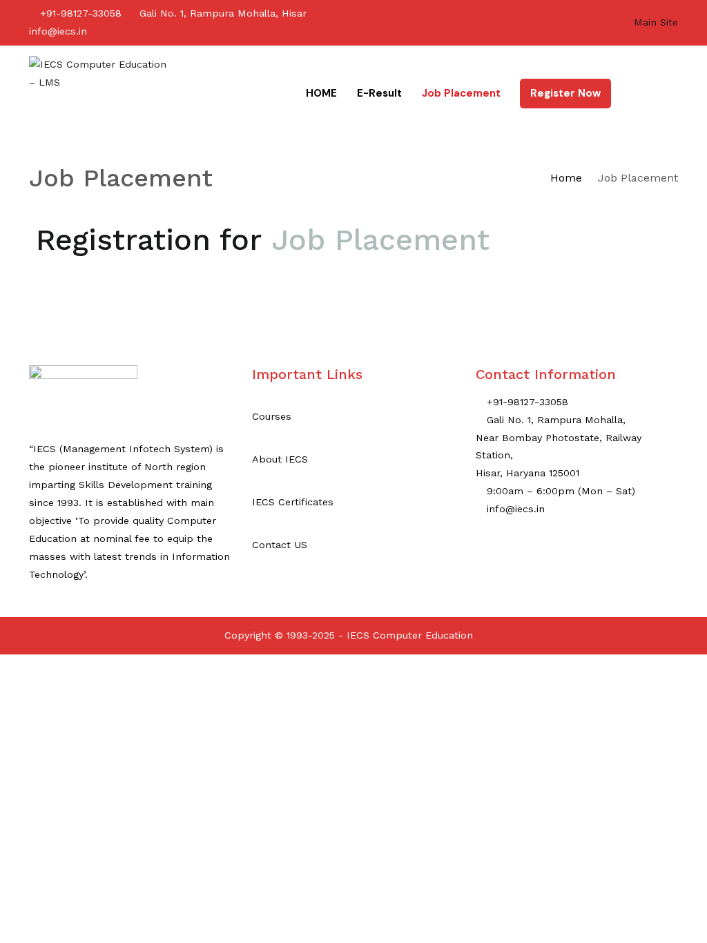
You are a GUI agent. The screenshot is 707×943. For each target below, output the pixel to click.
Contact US (279, 544)
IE (257, 501)
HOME (321, 93)
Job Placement (461, 93)
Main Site (656, 22)
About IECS (280, 459)
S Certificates (301, 501)
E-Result (379, 93)
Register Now (565, 93)
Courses (271, 416)
